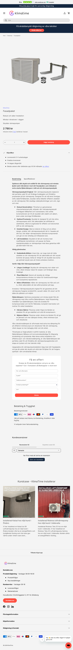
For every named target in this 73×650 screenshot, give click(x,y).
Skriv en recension (36, 459)
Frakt (14, 131)
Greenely (9, 35)
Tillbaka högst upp (37, 552)
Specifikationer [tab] (29, 179)
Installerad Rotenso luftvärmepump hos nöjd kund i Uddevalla (53, 521)
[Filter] (14, 450)
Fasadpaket (17, 35)
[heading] (36, 360)
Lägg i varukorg (49, 142)
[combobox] (36, 20)
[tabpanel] (36, 267)
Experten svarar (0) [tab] (49, 445)
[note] (36, 365)
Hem (4, 35)
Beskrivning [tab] (16, 179)
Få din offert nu (36, 30)
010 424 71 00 (28, 6)
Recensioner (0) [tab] (24, 445)
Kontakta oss (10, 600)
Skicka (36, 395)
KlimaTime (6, 108)
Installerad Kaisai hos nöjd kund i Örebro (17, 521)
